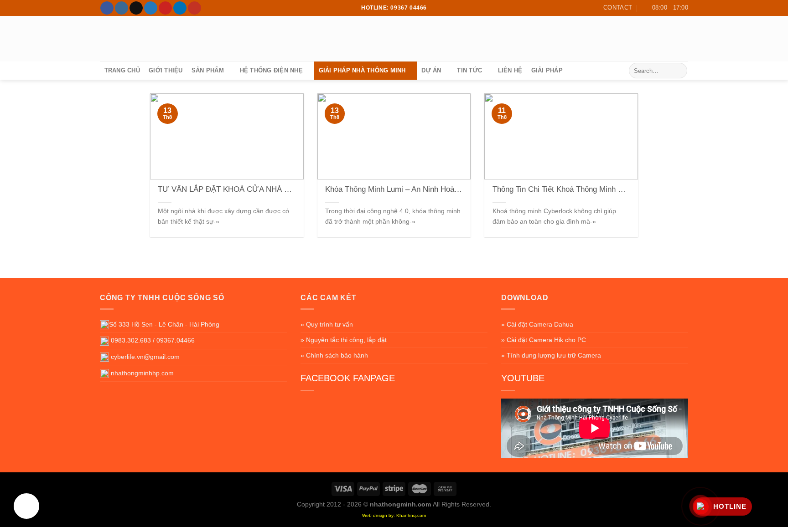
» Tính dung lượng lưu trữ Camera (551, 355)
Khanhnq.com (411, 515)
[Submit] (678, 70)
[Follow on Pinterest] (165, 8)
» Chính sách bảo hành (334, 355)
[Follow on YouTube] (194, 8)
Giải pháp (547, 70)
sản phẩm (208, 70)
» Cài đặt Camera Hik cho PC (543, 339)
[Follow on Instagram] (121, 8)
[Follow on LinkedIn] (180, 8)
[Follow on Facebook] (107, 8)
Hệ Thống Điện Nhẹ (271, 70)
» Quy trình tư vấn (327, 324)
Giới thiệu (166, 70)
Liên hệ (510, 70)
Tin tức (469, 70)
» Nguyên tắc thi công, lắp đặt (344, 339)
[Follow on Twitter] (150, 8)
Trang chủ (122, 70)
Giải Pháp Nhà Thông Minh (362, 70)
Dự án (431, 70)
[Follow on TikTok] (136, 8)
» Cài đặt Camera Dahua (537, 324)
